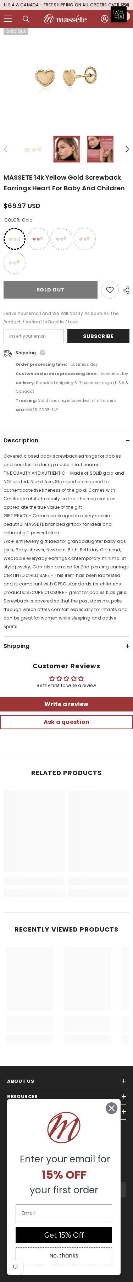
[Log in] (104, 19)
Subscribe (98, 336)
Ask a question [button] (66, 723)
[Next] (127, 149)
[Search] (26, 20)
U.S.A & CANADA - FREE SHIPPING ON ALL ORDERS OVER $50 (66, 5)
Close (126, 5)
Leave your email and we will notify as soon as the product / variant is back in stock (61, 318)
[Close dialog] (111, 1108)
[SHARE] (124, 290)
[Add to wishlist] (110, 290)
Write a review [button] (66, 705)
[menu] (8, 19)
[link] (34, 882)
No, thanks (63, 1255)
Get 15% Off (64, 1235)
